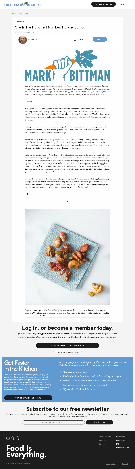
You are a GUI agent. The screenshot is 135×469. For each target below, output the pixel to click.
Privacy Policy (110, 464)
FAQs (118, 444)
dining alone (30, 117)
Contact (102, 444)
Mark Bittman (33, 40)
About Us (102, 440)
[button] (99, 422)
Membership (120, 440)
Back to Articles (20, 14)
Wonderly (125, 464)
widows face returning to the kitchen (79, 117)
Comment (80, 40)
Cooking (20, 22)
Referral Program (122, 447)
